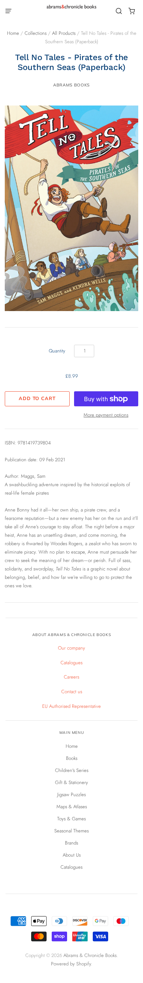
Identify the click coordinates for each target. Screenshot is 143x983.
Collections (36, 33)
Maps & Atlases (71, 806)
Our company (71, 647)
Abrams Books (71, 85)
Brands (71, 842)
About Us (72, 854)
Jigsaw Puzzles (71, 794)
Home (13, 33)
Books (71, 758)
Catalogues (71, 662)
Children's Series (71, 770)
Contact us (71, 691)
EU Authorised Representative (71, 706)
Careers (71, 676)
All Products (64, 33)
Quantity (57, 350)
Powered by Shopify (71, 963)
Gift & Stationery (71, 782)
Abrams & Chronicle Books (90, 955)
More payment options (106, 414)
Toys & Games (71, 818)
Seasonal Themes (71, 830)
